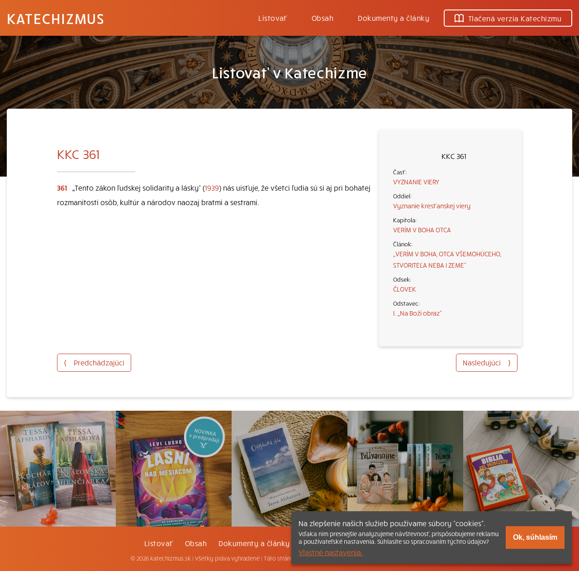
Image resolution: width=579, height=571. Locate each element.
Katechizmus (55, 18)
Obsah (322, 17)
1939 (212, 187)
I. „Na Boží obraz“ (417, 313)
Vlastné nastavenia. (331, 552)
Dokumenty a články (393, 17)
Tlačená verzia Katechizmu (514, 18)
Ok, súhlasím (535, 537)
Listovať (272, 17)
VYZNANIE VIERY (416, 182)
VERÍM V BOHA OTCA (422, 230)
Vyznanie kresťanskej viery (431, 206)
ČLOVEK (404, 289)
